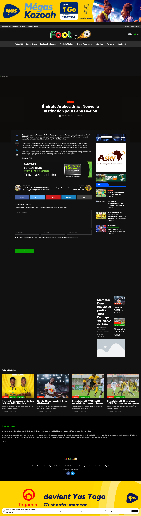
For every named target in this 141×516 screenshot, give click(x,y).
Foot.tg (64, 115)
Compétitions (43, 466)
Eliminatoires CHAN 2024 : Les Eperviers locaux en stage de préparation (117, 217)
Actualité (70, 102)
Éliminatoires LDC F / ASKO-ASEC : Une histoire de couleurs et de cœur (87, 402)
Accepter (134, 511)
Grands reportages (80, 466)
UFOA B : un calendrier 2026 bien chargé (116, 193)
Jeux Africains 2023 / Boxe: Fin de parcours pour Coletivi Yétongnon (117, 230)
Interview (91, 466)
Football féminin (119, 325)
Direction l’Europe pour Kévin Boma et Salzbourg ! (119, 308)
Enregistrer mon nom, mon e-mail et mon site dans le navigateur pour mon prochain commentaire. (47, 237)
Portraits (98, 466)
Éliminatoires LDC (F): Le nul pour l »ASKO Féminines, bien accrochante (120, 330)
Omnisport (106, 466)
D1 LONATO (21, 397)
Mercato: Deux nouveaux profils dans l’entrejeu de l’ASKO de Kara (104, 312)
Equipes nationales (55, 466)
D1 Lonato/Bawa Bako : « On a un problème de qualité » (116, 204)
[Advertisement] (70, 61)
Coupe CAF (13, 397)
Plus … (4, 441)
